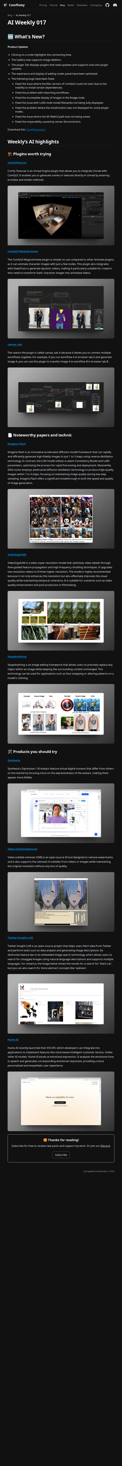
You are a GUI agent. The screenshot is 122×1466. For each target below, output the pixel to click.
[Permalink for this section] (47, 36)
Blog (10, 15)
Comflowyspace (35, 129)
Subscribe (61, 1155)
